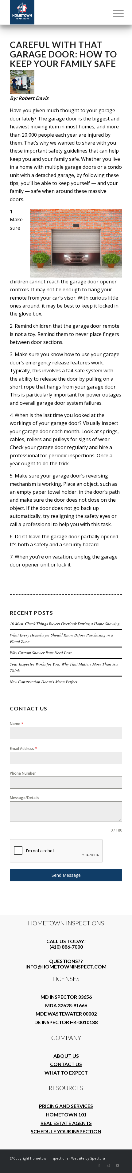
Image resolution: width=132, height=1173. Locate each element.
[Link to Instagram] (108, 1165)
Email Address (23, 748)
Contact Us (66, 1064)
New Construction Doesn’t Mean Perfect (43, 681)
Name (16, 723)
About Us (66, 1056)
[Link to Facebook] (99, 1165)
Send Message (66, 875)
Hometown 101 (66, 1114)
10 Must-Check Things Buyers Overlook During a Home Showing (65, 623)
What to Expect (66, 1072)
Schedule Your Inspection (66, 1131)
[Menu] (113, 13)
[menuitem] (113, 13)
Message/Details (24, 797)
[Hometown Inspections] (54, 12)
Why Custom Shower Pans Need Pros (41, 652)
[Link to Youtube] (117, 1165)
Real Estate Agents (66, 1123)
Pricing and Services (66, 1106)
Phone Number (23, 773)
